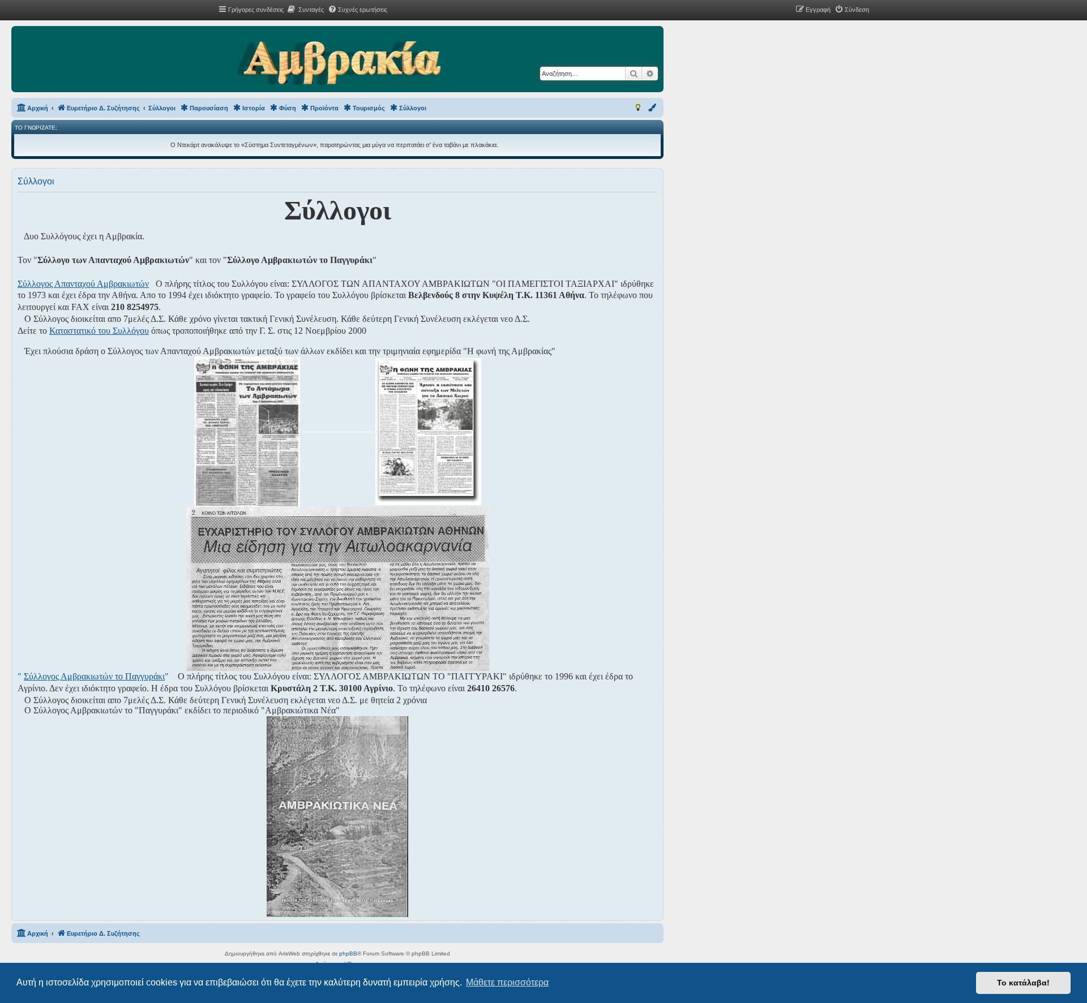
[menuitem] (305, 9)
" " (93, 676)
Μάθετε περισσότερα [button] (507, 982)
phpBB (348, 953)
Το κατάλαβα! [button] (1023, 982)
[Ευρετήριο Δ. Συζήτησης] (339, 63)
